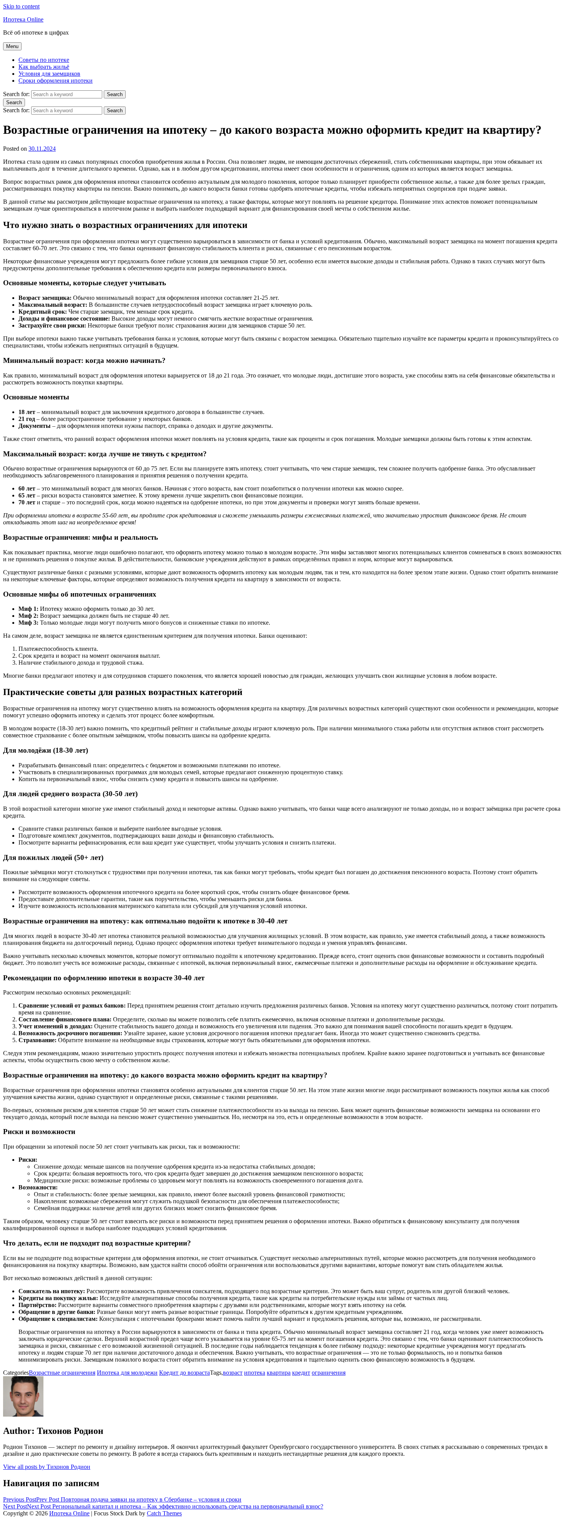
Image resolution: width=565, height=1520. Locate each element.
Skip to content (21, 6)
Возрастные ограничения (62, 1372)
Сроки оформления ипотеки (55, 80)
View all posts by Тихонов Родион (46, 1466)
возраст (233, 1372)
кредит (301, 1372)
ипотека (254, 1372)
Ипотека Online (23, 19)
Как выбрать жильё (43, 66)
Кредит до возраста (184, 1372)
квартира (279, 1372)
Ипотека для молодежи (127, 1372)
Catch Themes (164, 1513)
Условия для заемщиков (49, 73)
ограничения (329, 1372)
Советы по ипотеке (43, 60)
